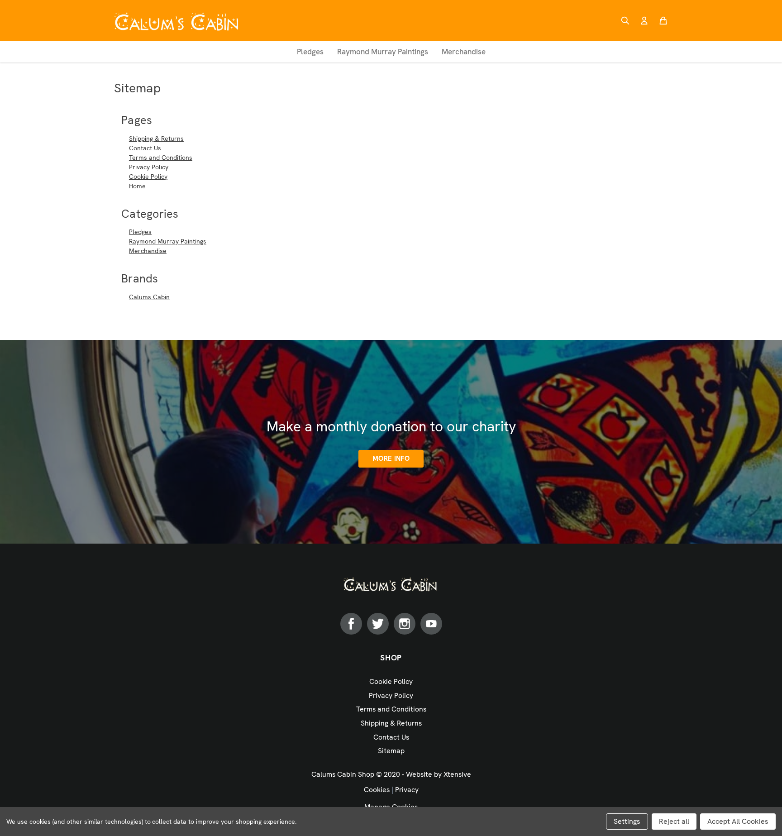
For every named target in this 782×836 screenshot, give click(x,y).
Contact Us (145, 148)
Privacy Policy (148, 167)
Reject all (674, 821)
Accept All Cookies (737, 821)
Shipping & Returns (156, 138)
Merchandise (464, 52)
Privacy (407, 789)
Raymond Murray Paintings (382, 52)
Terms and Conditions (160, 157)
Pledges (310, 52)
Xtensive (457, 774)
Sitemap (391, 750)
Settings (627, 821)
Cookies (377, 789)
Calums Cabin (149, 297)
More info (391, 458)
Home (137, 186)
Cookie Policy (148, 176)
